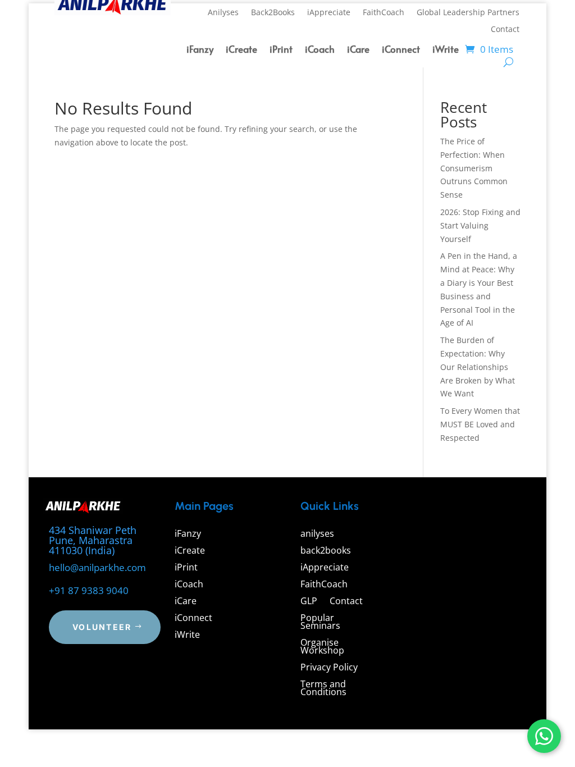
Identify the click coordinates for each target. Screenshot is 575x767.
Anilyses (223, 12)
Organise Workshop (322, 647)
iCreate (241, 50)
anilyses (317, 534)
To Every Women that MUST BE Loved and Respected (480, 424)
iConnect (401, 50)
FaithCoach (383, 12)
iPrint (281, 50)
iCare (358, 50)
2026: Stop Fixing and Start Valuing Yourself (480, 225)
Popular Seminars (320, 623)
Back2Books (273, 12)
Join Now (476, 666)
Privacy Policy (329, 668)
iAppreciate (328, 12)
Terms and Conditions (323, 689)
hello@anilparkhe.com (97, 567)
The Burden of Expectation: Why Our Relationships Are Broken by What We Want (477, 367)
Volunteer (101, 627)
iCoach (320, 50)
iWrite (445, 50)
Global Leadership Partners (468, 12)
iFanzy (199, 50)
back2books (325, 551)
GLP (308, 602)
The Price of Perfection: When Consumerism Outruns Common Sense (474, 168)
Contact (505, 29)
